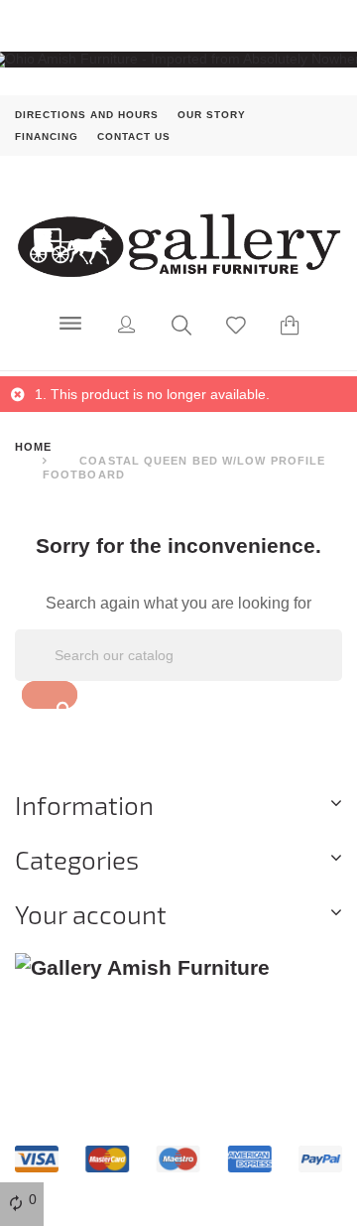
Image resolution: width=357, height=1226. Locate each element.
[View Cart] (290, 328)
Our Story (212, 114)
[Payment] (178, 1157)
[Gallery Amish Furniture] (178, 243)
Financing (46, 136)
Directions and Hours (87, 114)
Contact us (134, 136)
